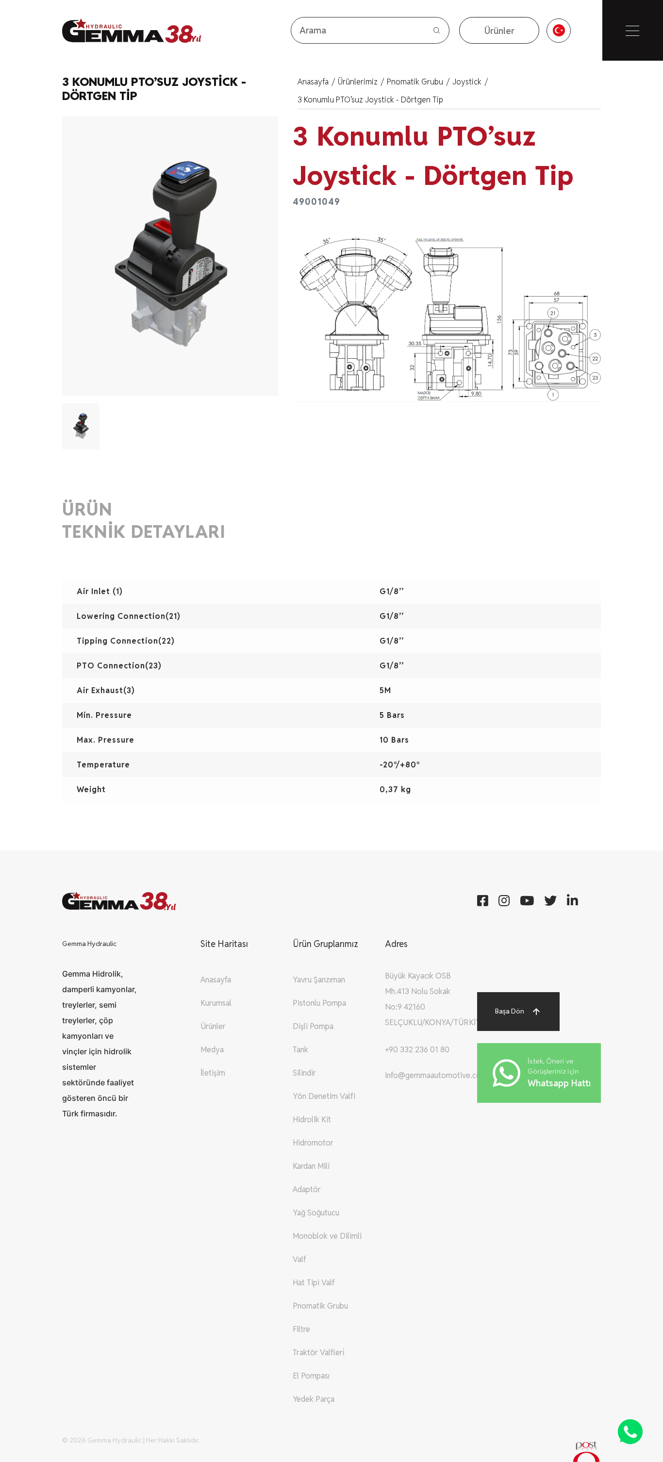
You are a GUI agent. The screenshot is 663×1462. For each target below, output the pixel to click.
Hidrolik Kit (312, 1119)
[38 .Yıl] (113, 30)
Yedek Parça (313, 1399)
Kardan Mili (311, 1166)
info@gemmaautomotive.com (436, 1075)
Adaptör (307, 1189)
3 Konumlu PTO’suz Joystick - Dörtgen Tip (370, 100)
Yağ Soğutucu (316, 1213)
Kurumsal (216, 1003)
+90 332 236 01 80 (417, 1050)
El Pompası (311, 1376)
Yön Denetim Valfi (324, 1096)
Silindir (304, 1073)
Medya (212, 1050)
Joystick (470, 82)
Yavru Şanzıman (319, 980)
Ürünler (213, 1026)
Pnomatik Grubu (418, 82)
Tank (300, 1050)
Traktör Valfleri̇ (319, 1352)
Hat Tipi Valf (314, 1283)
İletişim (212, 1073)
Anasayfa (316, 82)
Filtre (301, 1329)
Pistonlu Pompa (319, 1003)
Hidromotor (313, 1143)
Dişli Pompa (313, 1026)
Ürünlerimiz (361, 82)
